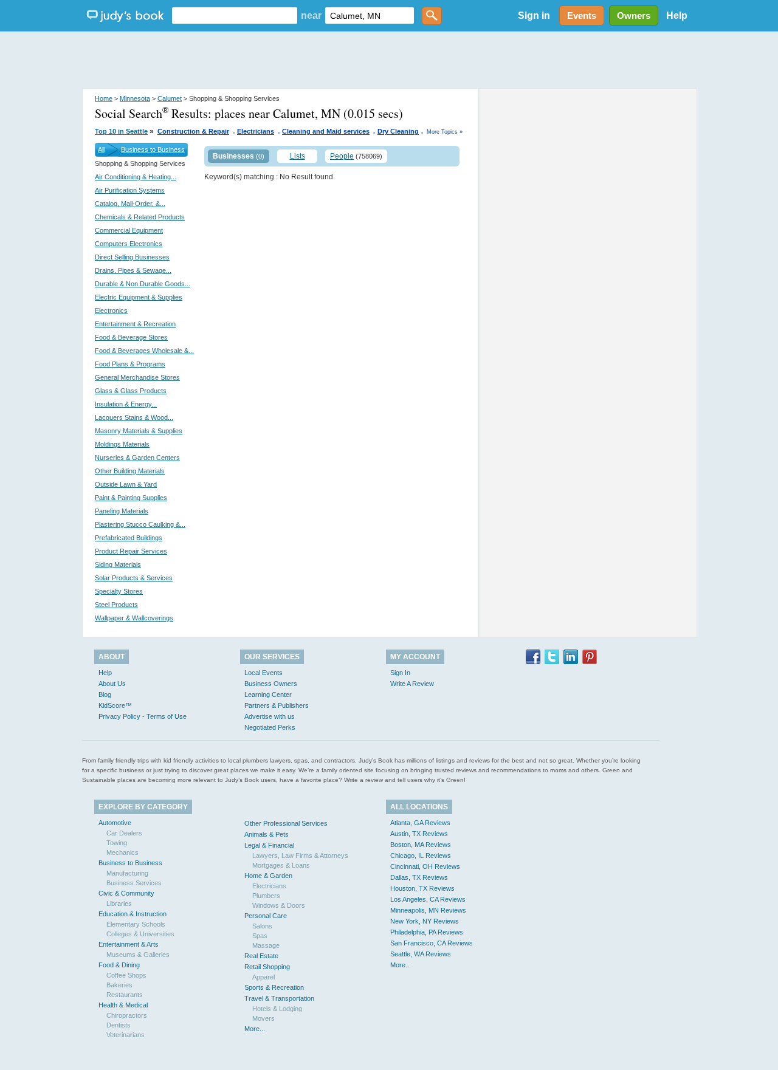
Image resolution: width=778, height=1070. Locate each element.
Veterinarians (125, 1034)
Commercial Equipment (129, 230)
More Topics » (445, 132)
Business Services (134, 883)
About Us (112, 683)
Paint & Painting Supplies (131, 497)
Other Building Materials (130, 471)
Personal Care (265, 915)
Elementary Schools (135, 924)
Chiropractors (126, 1015)
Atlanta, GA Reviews (420, 822)
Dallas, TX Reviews (419, 877)
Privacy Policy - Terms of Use (142, 716)
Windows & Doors (278, 905)
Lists (297, 156)
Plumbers (266, 895)
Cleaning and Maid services (326, 131)
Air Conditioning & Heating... (135, 176)
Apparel (263, 977)
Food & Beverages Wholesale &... (144, 350)
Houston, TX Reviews (422, 888)
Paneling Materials (121, 511)
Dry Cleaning (398, 131)
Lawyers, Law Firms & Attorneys (300, 855)
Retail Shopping (267, 966)
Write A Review (412, 683)
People (342, 156)
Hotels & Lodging (277, 1008)
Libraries (119, 903)
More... (254, 1028)
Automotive (114, 822)
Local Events (263, 672)
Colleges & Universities (140, 934)
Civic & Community (126, 893)
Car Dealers (124, 833)
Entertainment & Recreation (135, 324)
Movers (263, 1018)
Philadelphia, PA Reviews (426, 932)
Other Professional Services (286, 823)
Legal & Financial (269, 845)
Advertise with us (269, 716)
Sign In (400, 672)
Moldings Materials (122, 444)
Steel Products (116, 604)
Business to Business (153, 149)
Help (676, 15)
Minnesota (135, 98)
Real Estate (261, 955)
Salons (262, 926)
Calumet (169, 98)
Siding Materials (118, 564)
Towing (116, 842)
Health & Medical (123, 1005)
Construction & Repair (193, 131)
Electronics (111, 310)
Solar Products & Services (134, 577)
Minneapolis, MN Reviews (428, 910)
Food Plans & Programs (130, 364)
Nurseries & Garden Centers (137, 457)
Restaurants (124, 994)
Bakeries (119, 985)
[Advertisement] (389, 60)
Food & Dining (119, 965)
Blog (104, 694)
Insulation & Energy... (126, 404)
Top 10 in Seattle (121, 131)
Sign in (534, 15)
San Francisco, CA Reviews (431, 943)
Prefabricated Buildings (128, 537)
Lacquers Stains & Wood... (134, 417)
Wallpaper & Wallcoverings (134, 618)
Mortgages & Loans (281, 865)
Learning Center (268, 694)
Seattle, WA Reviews (420, 954)
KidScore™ (115, 705)
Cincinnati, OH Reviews (425, 866)
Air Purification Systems (130, 190)
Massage (266, 945)
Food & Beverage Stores (131, 337)
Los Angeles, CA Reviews (428, 899)
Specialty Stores (119, 591)
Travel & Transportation (279, 998)
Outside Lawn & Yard (126, 484)
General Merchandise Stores (137, 377)
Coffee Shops (126, 975)
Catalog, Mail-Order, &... (130, 203)
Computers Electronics (128, 243)
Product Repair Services (131, 551)
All (101, 149)
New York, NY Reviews (424, 921)
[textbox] (234, 15)
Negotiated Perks (269, 727)
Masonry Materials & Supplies (138, 430)
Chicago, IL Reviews (420, 855)
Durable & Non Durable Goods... (142, 283)
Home (103, 98)
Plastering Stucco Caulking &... (140, 524)
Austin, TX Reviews (419, 833)
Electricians (255, 131)
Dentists (118, 1025)
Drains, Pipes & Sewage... (133, 270)
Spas (259, 935)
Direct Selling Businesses (132, 257)
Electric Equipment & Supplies (138, 297)
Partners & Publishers (276, 705)
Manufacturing (127, 873)
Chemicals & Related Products (140, 217)
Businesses (233, 156)
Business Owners (270, 683)
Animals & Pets (266, 834)
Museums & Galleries (138, 954)
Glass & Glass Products (131, 390)
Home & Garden (268, 875)
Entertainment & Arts (128, 944)
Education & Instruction (132, 913)
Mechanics (122, 852)
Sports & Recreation (274, 987)
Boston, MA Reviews (420, 844)
